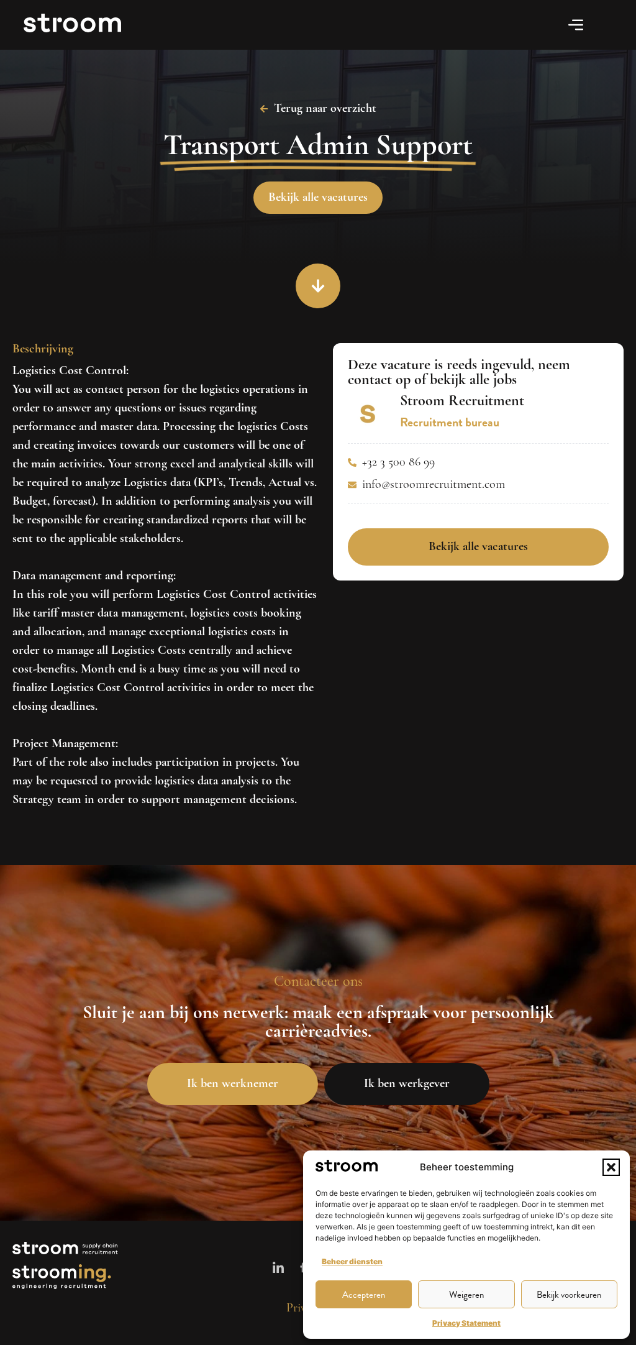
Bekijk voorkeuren (569, 1294)
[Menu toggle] (575, 25)
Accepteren (363, 1294)
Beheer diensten (352, 1261)
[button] (611, 1167)
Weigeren (466, 1294)
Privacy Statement (466, 1323)
